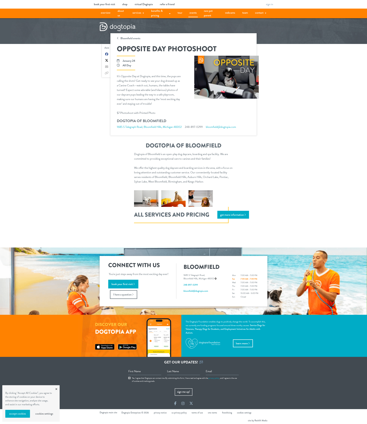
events (193, 13)
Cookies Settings (44, 414)
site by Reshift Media (257, 420)
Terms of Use (197, 412)
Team (245, 13)
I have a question (122, 294)
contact (259, 13)
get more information (232, 215)
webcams (230, 13)
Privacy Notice (160, 412)
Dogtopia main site (108, 412)
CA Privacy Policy (179, 412)
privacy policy (213, 378)
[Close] (56, 389)
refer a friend (167, 4)
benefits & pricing (157, 13)
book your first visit (104, 4)
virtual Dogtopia (144, 4)
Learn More (242, 343)
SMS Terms (212, 412)
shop (124, 4)
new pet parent (208, 13)
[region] (31, 403)
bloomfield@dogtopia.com (221, 127)
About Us (121, 13)
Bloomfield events (130, 38)
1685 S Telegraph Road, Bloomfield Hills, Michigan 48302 (149, 127)
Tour (180, 13)
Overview (105, 13)
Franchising (227, 412)
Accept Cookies (17, 414)
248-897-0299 (194, 127)
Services (136, 13)
